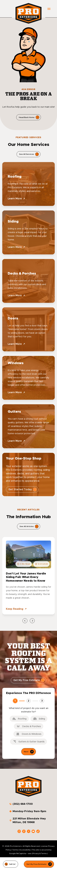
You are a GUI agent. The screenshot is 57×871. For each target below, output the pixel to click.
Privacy (36, 853)
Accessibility (25, 850)
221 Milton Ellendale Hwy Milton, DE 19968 (29, 820)
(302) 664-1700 (23, 804)
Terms (15, 850)
